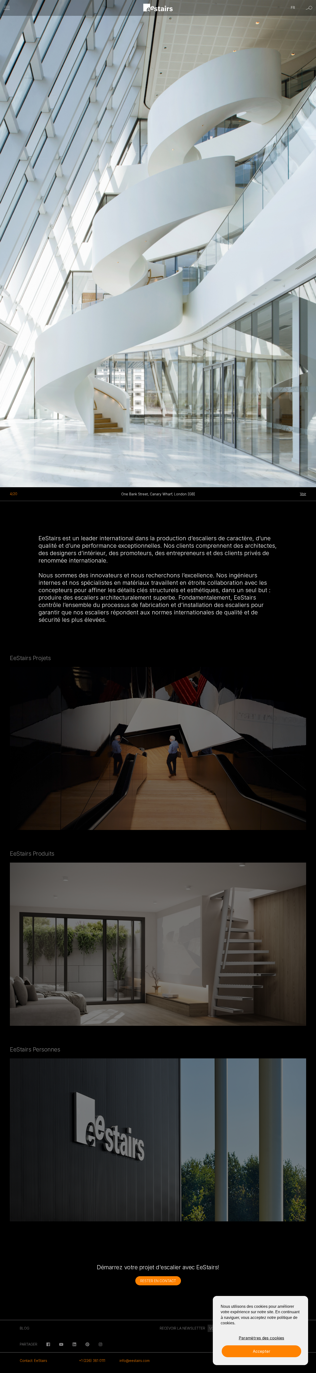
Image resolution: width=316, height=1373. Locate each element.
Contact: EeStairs (33, 1360)
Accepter (261, 1351)
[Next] (197, 241)
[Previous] (39, 241)
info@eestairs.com (134, 1360)
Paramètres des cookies (261, 1337)
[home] (158, 8)
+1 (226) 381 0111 (92, 1360)
